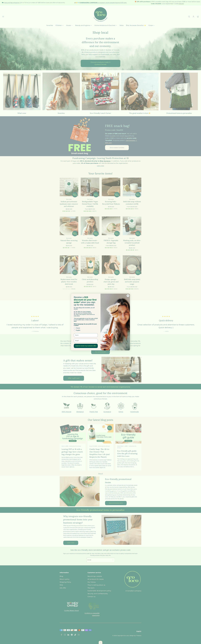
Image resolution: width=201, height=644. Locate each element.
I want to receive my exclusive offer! (85, 346)
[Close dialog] (128, 295)
